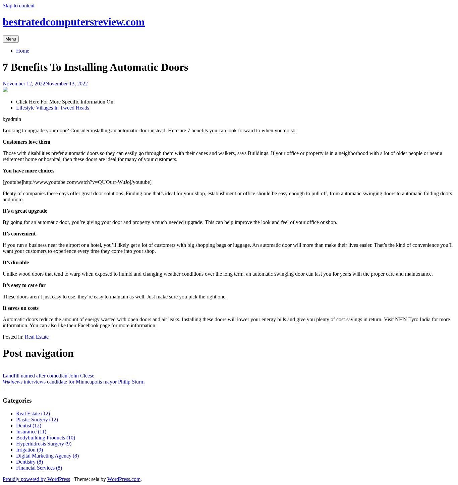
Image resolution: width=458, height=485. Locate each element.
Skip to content (19, 5)
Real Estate (37, 337)
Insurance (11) (31, 431)
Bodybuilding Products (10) (45, 437)
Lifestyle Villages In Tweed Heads (52, 108)
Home (22, 51)
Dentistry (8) (29, 462)
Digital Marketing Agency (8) (47, 456)
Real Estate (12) (33, 413)
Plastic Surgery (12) (37, 419)
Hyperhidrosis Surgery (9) (43, 443)
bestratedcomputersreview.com (74, 22)
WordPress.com (123, 479)
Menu (10, 39)
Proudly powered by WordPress (36, 479)
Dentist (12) (28, 425)
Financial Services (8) (39, 468)
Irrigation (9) (29, 450)
